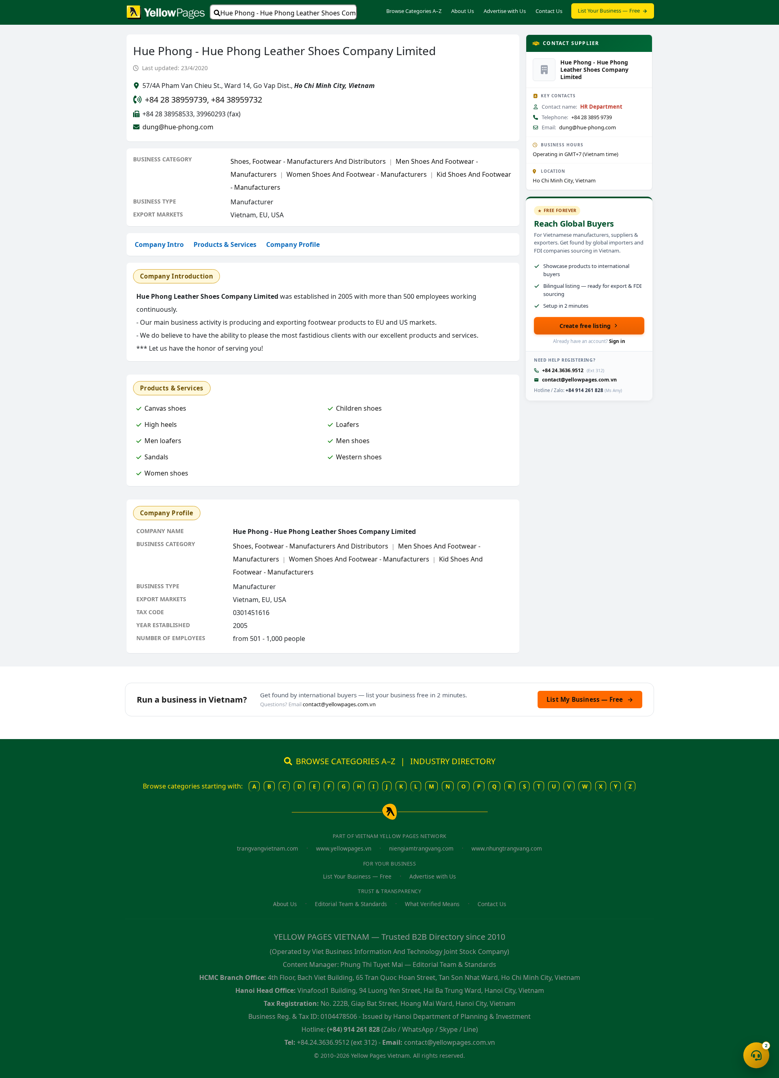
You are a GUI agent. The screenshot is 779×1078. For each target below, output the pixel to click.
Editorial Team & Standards (351, 904)
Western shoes (359, 456)
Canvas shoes (165, 408)
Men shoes (353, 440)
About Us (462, 11)
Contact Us (549, 11)
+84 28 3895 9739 (591, 117)
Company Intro (159, 244)
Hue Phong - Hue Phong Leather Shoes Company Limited (288, 13)
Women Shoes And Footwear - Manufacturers (356, 174)
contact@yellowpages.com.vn (579, 379)
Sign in (617, 341)
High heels (160, 424)
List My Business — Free (590, 699)
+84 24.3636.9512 (562, 370)
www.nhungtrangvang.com (506, 848)
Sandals (156, 456)
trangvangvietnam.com (267, 848)
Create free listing (585, 326)
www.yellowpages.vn (343, 848)
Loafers (347, 424)
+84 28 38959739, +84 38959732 (203, 99)
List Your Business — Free (609, 10)
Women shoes (166, 473)
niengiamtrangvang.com (421, 848)
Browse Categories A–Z (413, 11)
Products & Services (225, 244)
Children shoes (359, 408)
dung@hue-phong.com (177, 126)
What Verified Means (432, 904)
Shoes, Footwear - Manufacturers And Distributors (308, 161)
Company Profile (293, 244)
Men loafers (162, 440)
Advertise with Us (505, 11)
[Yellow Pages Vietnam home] (165, 11)
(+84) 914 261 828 (353, 1029)
